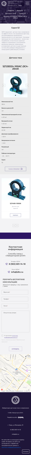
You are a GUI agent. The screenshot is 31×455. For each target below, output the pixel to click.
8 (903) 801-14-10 (15, 429)
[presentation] (3, 85)
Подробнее (15, 215)
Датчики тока (10, 13)
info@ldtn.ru (15, 434)
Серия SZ (22, 13)
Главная (11, 10)
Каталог (20, 10)
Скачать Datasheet (14, 169)
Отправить (15, 349)
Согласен (25, 451)
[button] (15, 95)
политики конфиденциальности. (11, 447)
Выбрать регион (13, 5)
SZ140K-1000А (15, 203)
